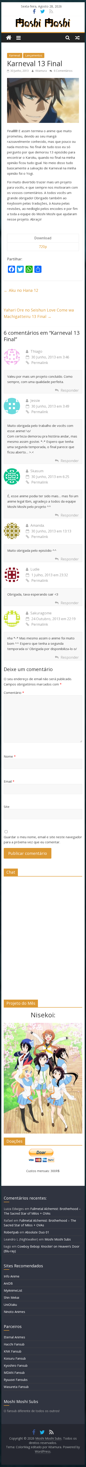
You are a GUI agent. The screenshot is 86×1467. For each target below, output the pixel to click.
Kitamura (41, 71)
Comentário (14, 692)
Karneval (14, 55)
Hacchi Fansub (14, 1344)
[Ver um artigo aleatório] (77, 37)
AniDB (8, 1283)
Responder (70, 390)
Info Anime (11, 1276)
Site (6, 806)
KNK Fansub (12, 1351)
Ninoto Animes (14, 1312)
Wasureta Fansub (16, 1387)
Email (9, 781)
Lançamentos (33, 55)
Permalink (39, 362)
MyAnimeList (13, 1290)
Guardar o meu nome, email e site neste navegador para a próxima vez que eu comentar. (43, 839)
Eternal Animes (14, 1337)
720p (43, 246)
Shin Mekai (11, 1297)
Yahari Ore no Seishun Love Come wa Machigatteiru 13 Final (39, 313)
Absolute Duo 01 (37, 1232)
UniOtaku (10, 1304)
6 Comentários (62, 71)
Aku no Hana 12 (21, 290)
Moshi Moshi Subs (58, 1239)
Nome (10, 756)
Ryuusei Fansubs (16, 1380)
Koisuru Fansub (15, 1358)
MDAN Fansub (14, 1372)
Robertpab (11, 1232)
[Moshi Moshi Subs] (9, 38)
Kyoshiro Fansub (16, 1365)
